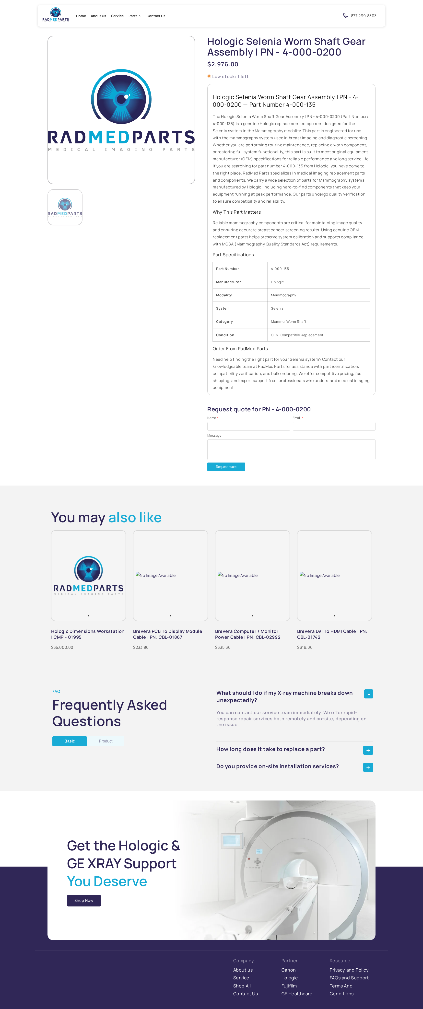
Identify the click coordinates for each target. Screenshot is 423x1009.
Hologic (290, 978)
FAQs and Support (349, 978)
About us (243, 970)
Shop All (242, 986)
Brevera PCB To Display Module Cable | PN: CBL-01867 (167, 634)
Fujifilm (289, 986)
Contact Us (245, 994)
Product (105, 741)
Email (298, 418)
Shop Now (84, 900)
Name (213, 418)
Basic (69, 741)
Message (214, 435)
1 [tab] (88, 615)
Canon (289, 970)
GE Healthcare (297, 994)
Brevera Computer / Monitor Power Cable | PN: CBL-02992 (248, 634)
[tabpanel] (88, 575)
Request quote (226, 467)
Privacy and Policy (349, 970)
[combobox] (294, 15)
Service (241, 978)
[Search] (331, 15)
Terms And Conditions (342, 990)
